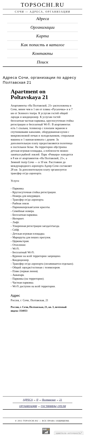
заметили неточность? (69, 433)
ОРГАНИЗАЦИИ (28, 406)
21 (60, 399)
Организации (42, 27)
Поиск (42, 62)
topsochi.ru (42, 5)
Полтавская (49, 399)
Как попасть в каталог (42, 44)
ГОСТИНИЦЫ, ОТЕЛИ (53, 406)
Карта (42, 36)
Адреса (42, 18)
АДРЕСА (28, 399)
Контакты (42, 53)
